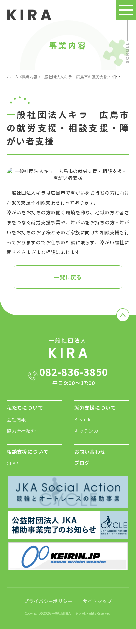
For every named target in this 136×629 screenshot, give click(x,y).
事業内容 (29, 76)
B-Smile (83, 419)
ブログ (82, 462)
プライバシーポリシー (48, 601)
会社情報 (16, 419)
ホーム (12, 76)
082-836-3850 (74, 375)
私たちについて (25, 407)
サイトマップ (97, 601)
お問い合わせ (90, 451)
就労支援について (95, 407)
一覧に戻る (68, 277)
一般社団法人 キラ (66, 613)
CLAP (12, 463)
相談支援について (27, 451)
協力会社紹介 (21, 430)
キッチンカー (89, 430)
